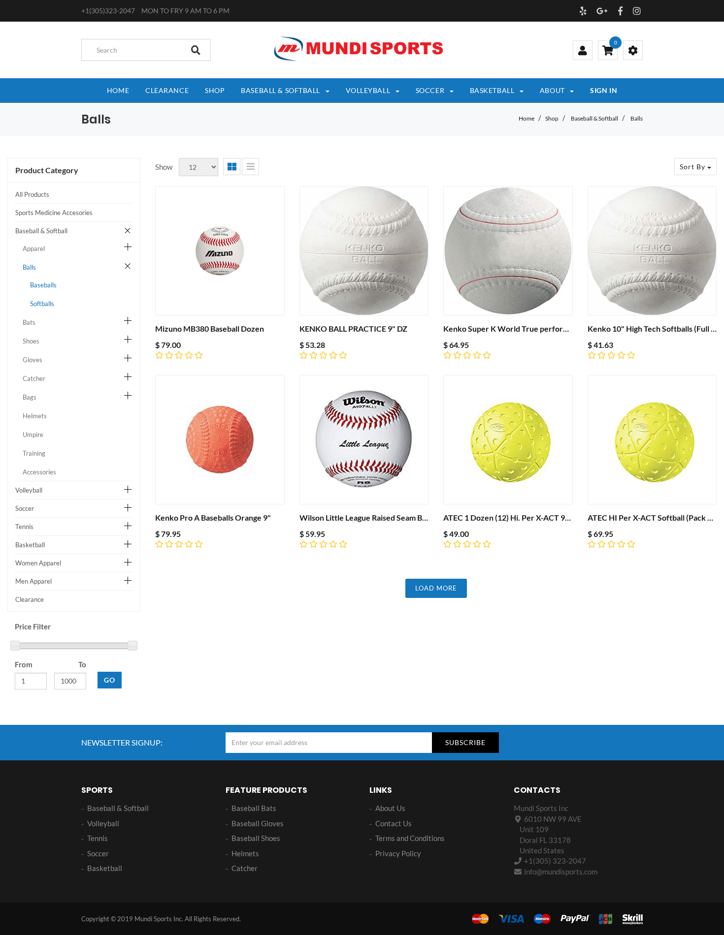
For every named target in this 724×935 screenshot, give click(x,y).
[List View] (250, 166)
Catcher (34, 378)
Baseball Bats (253, 808)
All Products (32, 194)
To (82, 664)
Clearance (29, 599)
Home (526, 118)
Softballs (42, 304)
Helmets (35, 416)
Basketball (30, 545)
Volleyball (28, 490)
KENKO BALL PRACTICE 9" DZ (353, 328)
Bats (29, 322)
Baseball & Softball (594, 118)
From (24, 664)
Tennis (24, 526)
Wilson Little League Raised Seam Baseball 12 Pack (387, 517)
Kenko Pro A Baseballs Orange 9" (213, 517)
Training (34, 453)
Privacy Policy (398, 853)
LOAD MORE (436, 588)
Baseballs (43, 285)
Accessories (39, 472)
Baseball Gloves (257, 823)
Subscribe (465, 742)
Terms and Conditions (410, 838)
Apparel (34, 248)
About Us (390, 808)
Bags (29, 397)
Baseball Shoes (255, 838)
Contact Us (393, 823)
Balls (636, 118)
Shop (552, 118)
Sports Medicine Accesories (54, 213)
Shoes (31, 341)
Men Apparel (33, 581)
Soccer (24, 508)
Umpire (33, 434)
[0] (608, 51)
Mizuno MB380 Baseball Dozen (209, 328)
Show (163, 166)
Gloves (32, 360)
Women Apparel (38, 563)
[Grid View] (231, 166)
